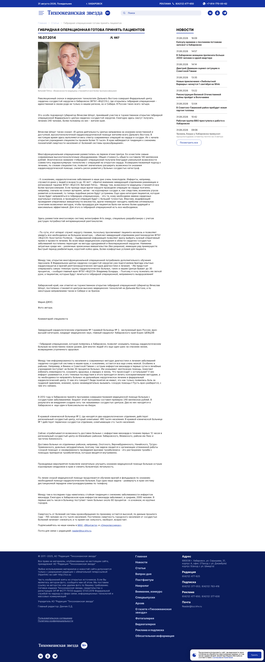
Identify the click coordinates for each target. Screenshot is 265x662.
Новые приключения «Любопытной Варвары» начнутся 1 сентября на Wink (198, 83)
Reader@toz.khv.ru (192, 606)
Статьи (55, 23)
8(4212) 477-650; (191, 596)
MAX (80, 525)
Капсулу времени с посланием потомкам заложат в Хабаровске (199, 43)
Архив (139, 603)
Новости (141, 562)
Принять (254, 655)
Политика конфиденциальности (55, 620)
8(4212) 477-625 (191, 576)
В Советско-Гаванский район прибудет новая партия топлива (201, 109)
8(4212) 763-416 (210, 586)
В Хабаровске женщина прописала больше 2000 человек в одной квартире (200, 56)
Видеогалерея (145, 624)
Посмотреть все (189, 142)
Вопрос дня (143, 574)
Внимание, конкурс (148, 591)
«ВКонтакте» (91, 525)
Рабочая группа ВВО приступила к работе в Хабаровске (200, 122)
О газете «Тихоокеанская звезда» (153, 610)
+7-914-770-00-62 (217, 3)
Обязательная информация (154, 636)
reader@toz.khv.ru (81, 530)
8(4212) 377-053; (191, 586)
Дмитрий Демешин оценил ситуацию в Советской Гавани (198, 69)
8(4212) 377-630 (211, 596)
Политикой (228, 657)
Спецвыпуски (145, 597)
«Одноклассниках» (110, 525)
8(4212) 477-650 (185, 3)
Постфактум (144, 580)
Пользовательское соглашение (55, 618)
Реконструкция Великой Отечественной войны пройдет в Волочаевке (198, 96)
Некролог (142, 585)
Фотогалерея (144, 618)
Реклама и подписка (149, 630)
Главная (42, 23)
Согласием (217, 657)
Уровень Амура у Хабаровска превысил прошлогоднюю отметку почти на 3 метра (199, 135)
